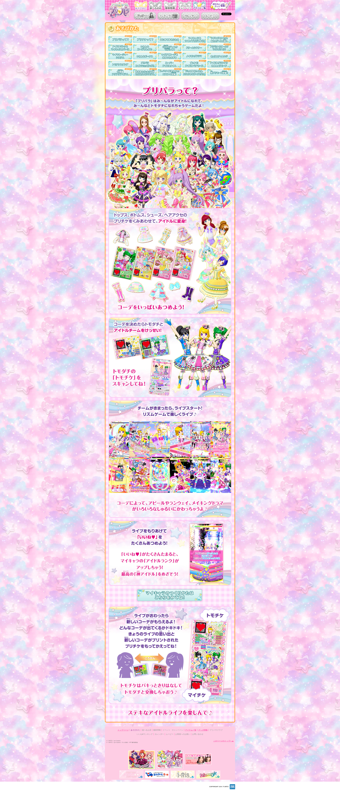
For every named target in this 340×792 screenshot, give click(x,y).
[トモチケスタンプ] (120, 64)
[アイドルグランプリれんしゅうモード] (219, 64)
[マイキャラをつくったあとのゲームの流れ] (219, 39)
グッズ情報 (203, 730)
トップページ (123, 730)
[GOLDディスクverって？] (170, 47)
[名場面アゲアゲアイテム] (120, 72)
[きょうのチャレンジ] (219, 56)
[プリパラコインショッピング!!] (145, 64)
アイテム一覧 (190, 730)
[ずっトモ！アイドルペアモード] (194, 64)
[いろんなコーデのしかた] (145, 47)
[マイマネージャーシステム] (120, 56)
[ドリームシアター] (194, 47)
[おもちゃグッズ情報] (219, 5)
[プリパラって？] (120, 39)
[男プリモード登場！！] (219, 72)
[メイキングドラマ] (194, 56)
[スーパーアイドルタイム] (170, 64)
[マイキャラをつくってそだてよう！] (194, 39)
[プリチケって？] (145, 39)
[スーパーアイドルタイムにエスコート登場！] (170, 72)
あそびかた (135, 730)
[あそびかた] (141, 5)
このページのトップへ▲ (223, 741)
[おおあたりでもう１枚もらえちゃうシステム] (145, 72)
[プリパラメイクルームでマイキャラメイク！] (219, 47)
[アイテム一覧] (200, 5)
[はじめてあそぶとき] (170, 39)
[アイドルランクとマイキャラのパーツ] (120, 47)
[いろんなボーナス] (145, 56)
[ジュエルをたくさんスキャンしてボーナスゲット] (194, 72)
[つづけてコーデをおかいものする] (170, 56)
